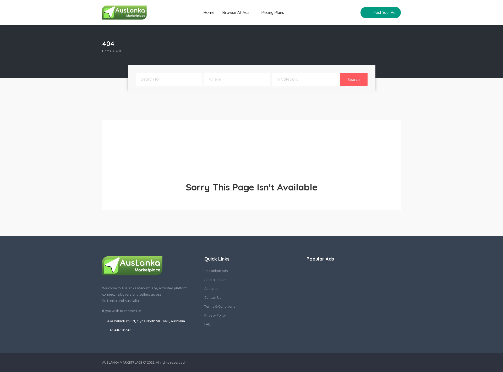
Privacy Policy (215, 315)
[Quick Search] (397, 45)
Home (209, 12)
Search (354, 79)
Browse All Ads (236, 12)
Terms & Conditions (219, 306)
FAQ (207, 324)
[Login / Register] (343, 12)
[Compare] (353, 12)
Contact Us (212, 297)
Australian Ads (215, 279)
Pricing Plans (272, 12)
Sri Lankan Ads (216, 270)
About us (211, 288)
